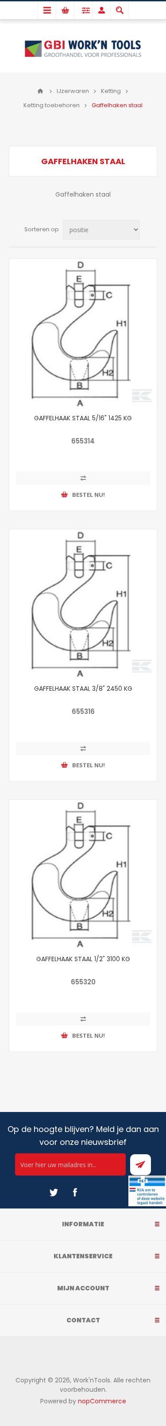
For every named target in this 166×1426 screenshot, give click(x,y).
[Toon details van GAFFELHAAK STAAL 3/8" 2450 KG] (83, 603)
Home (40, 91)
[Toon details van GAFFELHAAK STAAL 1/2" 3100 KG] (83, 874)
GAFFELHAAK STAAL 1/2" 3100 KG (83, 959)
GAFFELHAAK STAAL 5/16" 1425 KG (83, 418)
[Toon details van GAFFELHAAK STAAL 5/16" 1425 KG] (83, 333)
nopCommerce (102, 1401)
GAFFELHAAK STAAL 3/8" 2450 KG (83, 688)
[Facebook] (75, 1192)
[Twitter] (53, 1192)
